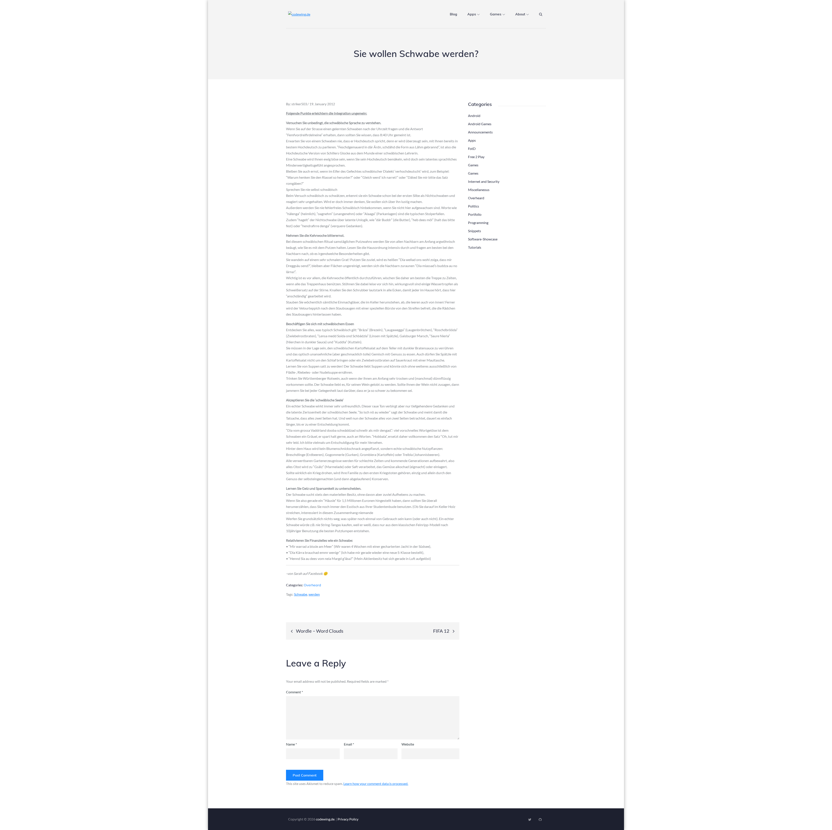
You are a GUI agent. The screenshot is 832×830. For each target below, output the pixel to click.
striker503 (299, 104)
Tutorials (474, 247)
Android (474, 115)
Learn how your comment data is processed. (375, 783)
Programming (478, 222)
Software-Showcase (482, 239)
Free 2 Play (476, 157)
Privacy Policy (348, 819)
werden (314, 594)
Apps (471, 14)
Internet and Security (483, 181)
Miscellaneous (478, 190)
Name (291, 744)
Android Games (479, 124)
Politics (473, 206)
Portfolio (474, 214)
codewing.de (325, 819)
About (520, 14)
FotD (472, 148)
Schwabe (300, 594)
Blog (453, 14)
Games (495, 14)
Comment (294, 692)
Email (349, 744)
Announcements (480, 132)
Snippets (474, 231)
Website (407, 744)
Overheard (312, 585)
